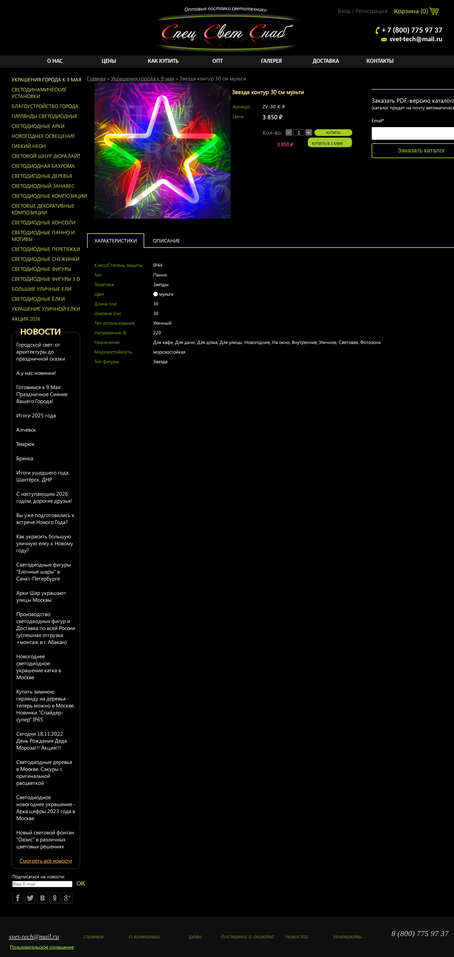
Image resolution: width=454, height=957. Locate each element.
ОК (80, 883)
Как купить (163, 61)
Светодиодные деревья (42, 175)
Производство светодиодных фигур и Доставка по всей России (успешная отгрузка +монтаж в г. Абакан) (45, 627)
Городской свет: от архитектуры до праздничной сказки (40, 351)
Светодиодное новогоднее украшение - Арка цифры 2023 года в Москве (45, 807)
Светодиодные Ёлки (38, 298)
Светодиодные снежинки (45, 259)
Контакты (380, 61)
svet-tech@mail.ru (416, 39)
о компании (144, 936)
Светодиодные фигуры (41, 269)
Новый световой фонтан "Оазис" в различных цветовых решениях (45, 839)
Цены (109, 61)
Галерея (271, 61)
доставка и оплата (246, 936)
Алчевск (26, 429)
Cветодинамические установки (39, 92)
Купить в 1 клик (327, 144)
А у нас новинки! (36, 372)
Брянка (24, 458)
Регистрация (372, 11)
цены (195, 936)
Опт (217, 61)
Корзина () (412, 11)
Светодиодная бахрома (43, 165)
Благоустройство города (45, 106)
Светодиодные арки (38, 126)
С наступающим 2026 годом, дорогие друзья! (44, 497)
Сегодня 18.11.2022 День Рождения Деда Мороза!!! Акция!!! (41, 740)
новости (296, 936)
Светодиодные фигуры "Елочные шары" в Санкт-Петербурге (43, 571)
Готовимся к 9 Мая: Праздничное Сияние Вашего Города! (41, 393)
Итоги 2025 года (36, 415)
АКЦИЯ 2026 (26, 318)
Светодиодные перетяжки (46, 249)
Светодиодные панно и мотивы (43, 235)
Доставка (326, 61)
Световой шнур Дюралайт (46, 156)
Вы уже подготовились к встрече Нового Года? (45, 518)
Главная (96, 78)
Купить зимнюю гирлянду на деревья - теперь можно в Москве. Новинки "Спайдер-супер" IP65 (45, 705)
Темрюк (25, 443)
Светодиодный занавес (43, 185)
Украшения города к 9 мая (46, 79)
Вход (344, 11)
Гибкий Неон (29, 146)
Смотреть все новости (46, 860)
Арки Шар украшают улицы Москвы (41, 596)
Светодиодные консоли (43, 222)
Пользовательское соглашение (42, 947)
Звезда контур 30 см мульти (212, 78)
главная (93, 936)
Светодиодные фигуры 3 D (46, 278)
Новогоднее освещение (43, 136)
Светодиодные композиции (49, 195)
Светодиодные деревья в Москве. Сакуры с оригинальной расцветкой (44, 772)
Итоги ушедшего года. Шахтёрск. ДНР (42, 476)
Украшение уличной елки (46, 308)
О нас (54, 61)
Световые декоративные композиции (43, 209)
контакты (347, 936)
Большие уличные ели (41, 288)
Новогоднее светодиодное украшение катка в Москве (38, 667)
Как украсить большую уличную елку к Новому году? (44, 543)
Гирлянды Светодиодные (44, 116)
